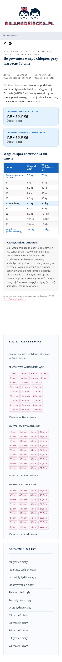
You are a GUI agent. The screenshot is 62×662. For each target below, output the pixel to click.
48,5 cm (43, 436)
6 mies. (23, 377)
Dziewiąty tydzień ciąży (22, 577)
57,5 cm (23, 459)
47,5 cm (23, 436)
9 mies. (13, 382)
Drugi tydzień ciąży (20, 607)
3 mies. (34, 373)
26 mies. (37, 404)
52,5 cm (43, 445)
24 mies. (14, 404)
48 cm (33, 436)
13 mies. (26, 387)
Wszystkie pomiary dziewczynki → (25, 475)
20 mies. (37, 395)
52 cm (33, 445)
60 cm (33, 463)
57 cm (13, 459)
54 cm (33, 450)
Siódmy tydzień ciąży (21, 584)
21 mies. (14, 400)
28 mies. (26, 409)
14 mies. (37, 387)
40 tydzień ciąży (18, 562)
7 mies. (34, 377)
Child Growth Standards (14, 299)
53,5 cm (23, 450)
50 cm (33, 441)
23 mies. (37, 400)
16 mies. (26, 391)
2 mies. (23, 373)
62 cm (33, 468)
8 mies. (44, 377)
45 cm (13, 432)
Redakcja (25, 51)
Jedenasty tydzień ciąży (22, 569)
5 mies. (13, 377)
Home (7, 75)
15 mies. (14, 391)
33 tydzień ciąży (18, 638)
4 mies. (44, 373)
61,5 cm (23, 468)
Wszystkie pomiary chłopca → (23, 534)
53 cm (13, 450)
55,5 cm (23, 454)
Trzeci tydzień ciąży (20, 600)
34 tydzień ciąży (18, 630)
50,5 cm (43, 441)
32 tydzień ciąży (18, 645)
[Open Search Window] (5, 43)
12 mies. (14, 387)
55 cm (13, 454)
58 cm (33, 459)
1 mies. (13, 373)
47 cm (13, 436)
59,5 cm (23, 463)
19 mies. (26, 395)
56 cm (33, 454)
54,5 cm (43, 450)
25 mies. (26, 404)
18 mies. (14, 395)
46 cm (33, 432)
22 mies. (26, 400)
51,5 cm (23, 445)
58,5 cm (43, 459)
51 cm (13, 445)
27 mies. (14, 409)
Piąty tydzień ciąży (19, 592)
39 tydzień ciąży (18, 615)
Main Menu (13, 35)
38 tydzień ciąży (18, 622)
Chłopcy (33, 55)
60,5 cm (43, 463)
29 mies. (37, 409)
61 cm (13, 468)
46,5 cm (43, 432)
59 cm (13, 463)
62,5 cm (43, 468)
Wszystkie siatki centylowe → (23, 416)
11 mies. (36, 382)
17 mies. (37, 391)
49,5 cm (23, 441)
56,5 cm (43, 454)
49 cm (13, 441)
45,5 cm (23, 432)
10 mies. (24, 382)
